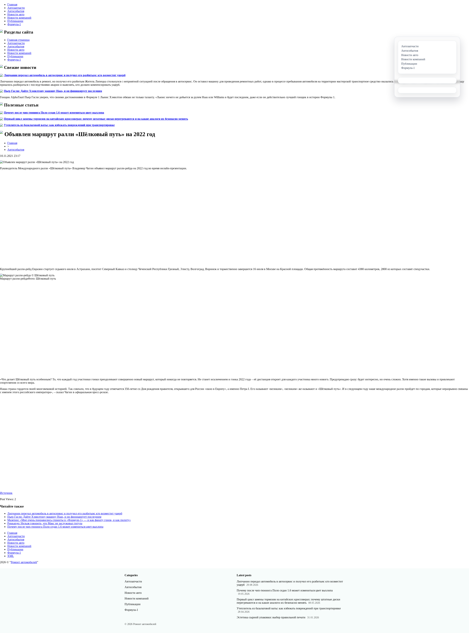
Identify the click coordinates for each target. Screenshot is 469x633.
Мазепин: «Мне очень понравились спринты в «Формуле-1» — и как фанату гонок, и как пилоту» (69, 520)
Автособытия (15, 11)
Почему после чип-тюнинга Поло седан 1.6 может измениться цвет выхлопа (54, 112)
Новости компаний (19, 17)
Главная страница (18, 39)
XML (10, 556)
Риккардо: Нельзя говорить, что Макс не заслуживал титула (44, 523)
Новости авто (15, 14)
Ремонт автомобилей (24, 562)
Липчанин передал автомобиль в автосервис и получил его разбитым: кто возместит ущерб (64, 75)
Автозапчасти (16, 7)
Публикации (15, 21)
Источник (6, 492)
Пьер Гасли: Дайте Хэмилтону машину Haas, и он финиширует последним (53, 91)
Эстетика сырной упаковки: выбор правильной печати (271, 617)
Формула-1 (14, 24)
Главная (12, 4)
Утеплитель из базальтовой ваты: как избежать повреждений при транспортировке (59, 125)
